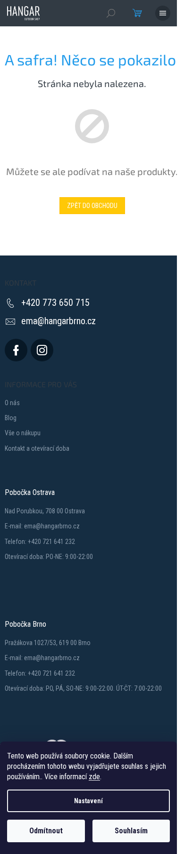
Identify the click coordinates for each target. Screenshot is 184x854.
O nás (12, 403)
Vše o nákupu (23, 433)
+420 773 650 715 (55, 302)
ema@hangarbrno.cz (58, 321)
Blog (11, 418)
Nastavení (88, 801)
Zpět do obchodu (92, 205)
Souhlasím (131, 830)
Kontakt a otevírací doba (37, 448)
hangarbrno (42, 350)
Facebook (16, 350)
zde (94, 776)
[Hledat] (110, 13)
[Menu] (162, 13)
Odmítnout (46, 830)
